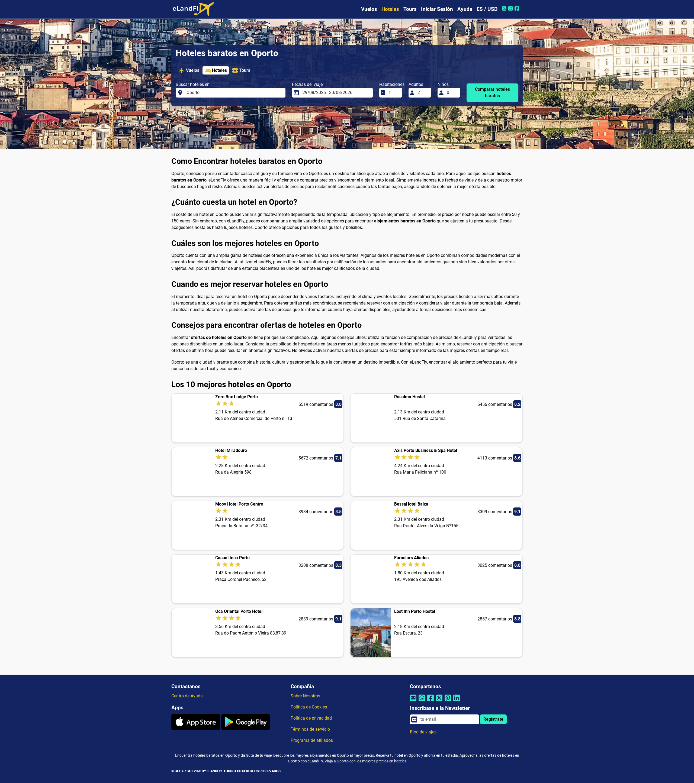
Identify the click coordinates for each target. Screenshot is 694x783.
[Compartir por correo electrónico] (413, 701)
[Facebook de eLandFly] (517, 8)
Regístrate (493, 719)
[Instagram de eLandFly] (511, 8)
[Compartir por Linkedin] (456, 701)
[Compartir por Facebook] (430, 701)
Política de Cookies (309, 707)
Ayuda (464, 9)
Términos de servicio (310, 729)
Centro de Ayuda (187, 695)
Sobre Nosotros (305, 695)
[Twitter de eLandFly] (505, 8)
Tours (410, 9)
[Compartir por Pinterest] (448, 701)
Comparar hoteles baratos (492, 92)
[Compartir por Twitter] (439, 701)
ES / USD (487, 9)
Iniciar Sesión (437, 9)
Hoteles (390, 9)
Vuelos (369, 9)
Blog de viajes (423, 732)
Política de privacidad (311, 718)
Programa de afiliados (312, 740)
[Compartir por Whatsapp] (422, 701)
